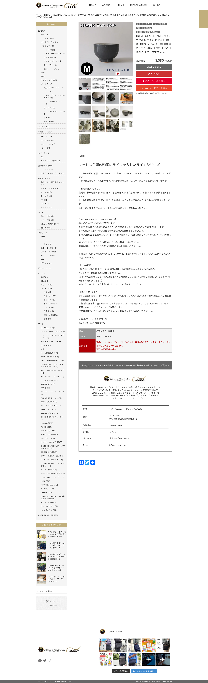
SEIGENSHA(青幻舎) (49, 452)
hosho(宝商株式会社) (50, 356)
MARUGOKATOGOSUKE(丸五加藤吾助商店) (53, 497)
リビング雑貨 (49, 49)
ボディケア (48, 117)
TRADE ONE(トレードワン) (52, 376)
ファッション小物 (48, 251)
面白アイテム (46, 227)
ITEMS (120, 5)
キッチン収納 (46, 284)
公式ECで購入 (154, 66)
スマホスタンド (47, 169)
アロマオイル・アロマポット (54, 112)
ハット (46, 240)
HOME (92, 5)
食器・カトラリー (144, 24)
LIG (42, 349)
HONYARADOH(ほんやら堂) (53, 473)
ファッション (43, 232)
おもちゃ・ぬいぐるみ (50, 188)
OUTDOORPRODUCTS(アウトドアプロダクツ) (53, 447)
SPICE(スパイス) (48, 438)
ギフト (41, 212)
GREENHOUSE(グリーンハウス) (52, 418)
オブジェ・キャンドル (52, 61)
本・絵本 (44, 199)
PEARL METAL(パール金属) (52, 360)
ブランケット (46, 263)
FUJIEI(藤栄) (46, 427)
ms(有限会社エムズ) (49, 352)
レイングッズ (43, 153)
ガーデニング (46, 84)
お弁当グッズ (46, 207)
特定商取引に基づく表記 (63, 681)
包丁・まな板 (49, 307)
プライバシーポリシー (43, 681)
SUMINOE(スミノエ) (50, 506)
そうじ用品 (45, 34)
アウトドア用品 (47, 38)
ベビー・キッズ (44, 178)
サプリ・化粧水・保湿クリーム (54, 102)
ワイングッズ (49, 300)
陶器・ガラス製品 (144, 28)
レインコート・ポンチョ (50, 160)
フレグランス (49, 107)
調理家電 (44, 281)
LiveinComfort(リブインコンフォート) (52, 464)
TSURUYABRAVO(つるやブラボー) (52, 371)
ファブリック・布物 (49, 80)
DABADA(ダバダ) (48, 327)
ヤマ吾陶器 (45, 388)
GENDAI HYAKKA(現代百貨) (53, 331)
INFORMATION (138, 5)
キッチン (42, 273)
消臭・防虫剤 (49, 121)
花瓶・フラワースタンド (53, 87)
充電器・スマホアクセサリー (52, 173)
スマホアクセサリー (46, 165)
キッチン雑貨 (160, 24)
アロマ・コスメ (47, 91)
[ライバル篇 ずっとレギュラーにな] (163, 659)
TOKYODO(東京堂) (49, 502)
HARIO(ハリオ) (47, 488)
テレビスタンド (47, 140)
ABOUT (106, 5)
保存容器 (47, 292)
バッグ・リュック (48, 255)
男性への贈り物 (47, 216)
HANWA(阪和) (47, 423)
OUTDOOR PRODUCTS (48, 515)
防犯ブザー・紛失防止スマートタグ (52, 183)
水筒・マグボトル (51, 303)
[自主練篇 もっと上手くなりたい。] (149, 659)
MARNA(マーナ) (48, 430)
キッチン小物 (46, 192)
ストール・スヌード (49, 248)
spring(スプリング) (49, 401)
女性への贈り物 (47, 220)
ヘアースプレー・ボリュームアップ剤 (54, 96)
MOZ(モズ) (46, 481)
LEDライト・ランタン (49, 42)
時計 (43, 76)
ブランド (42, 324)
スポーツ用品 (43, 126)
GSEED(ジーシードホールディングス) (52, 336)
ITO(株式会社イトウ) (49, 380)
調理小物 (47, 318)
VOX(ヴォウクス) (48, 409)
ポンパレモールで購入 (154, 80)
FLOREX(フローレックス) (52, 398)
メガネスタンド (50, 57)
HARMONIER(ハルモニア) (52, 459)
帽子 (43, 236)
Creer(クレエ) (47, 492)
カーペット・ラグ (48, 144)
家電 (43, 72)
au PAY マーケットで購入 (154, 87)
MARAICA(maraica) (49, 485)
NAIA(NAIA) (46, 345)
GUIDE (156, 5)
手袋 (43, 259)
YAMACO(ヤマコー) (49, 413)
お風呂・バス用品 (45, 131)
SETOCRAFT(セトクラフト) (52, 477)
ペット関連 (45, 148)
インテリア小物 (47, 46)
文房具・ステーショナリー (54, 53)
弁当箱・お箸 (49, 311)
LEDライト (45, 203)
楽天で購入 (154, 73)
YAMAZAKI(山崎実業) (50, 434)
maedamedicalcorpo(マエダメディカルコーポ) (52, 365)
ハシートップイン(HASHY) (52, 341)
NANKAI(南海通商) (49, 469)
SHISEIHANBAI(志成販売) (148, 32)
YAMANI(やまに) (48, 384)
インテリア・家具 (45, 136)
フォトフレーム (50, 65)
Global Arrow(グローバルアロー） (53, 392)
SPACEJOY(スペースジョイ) (52, 455)
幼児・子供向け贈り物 (50, 224)
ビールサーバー (44, 268)
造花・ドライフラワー (52, 68)
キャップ (47, 244)
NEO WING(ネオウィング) (52, 405)
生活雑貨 (42, 30)
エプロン (44, 277)
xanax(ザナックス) (49, 510)
